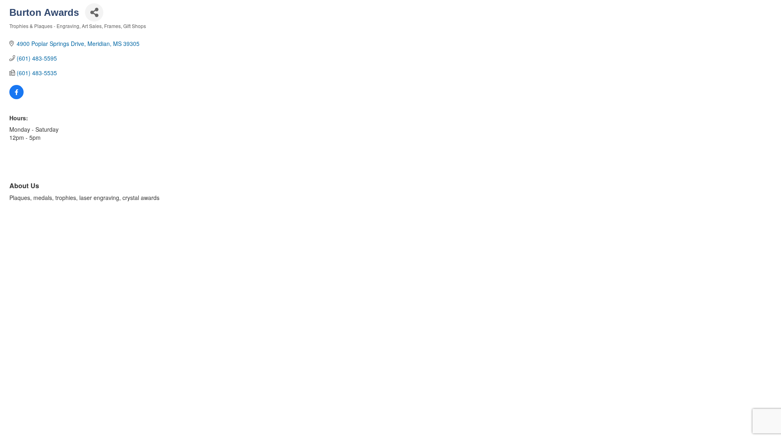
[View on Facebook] (16, 97)
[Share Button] (94, 12)
